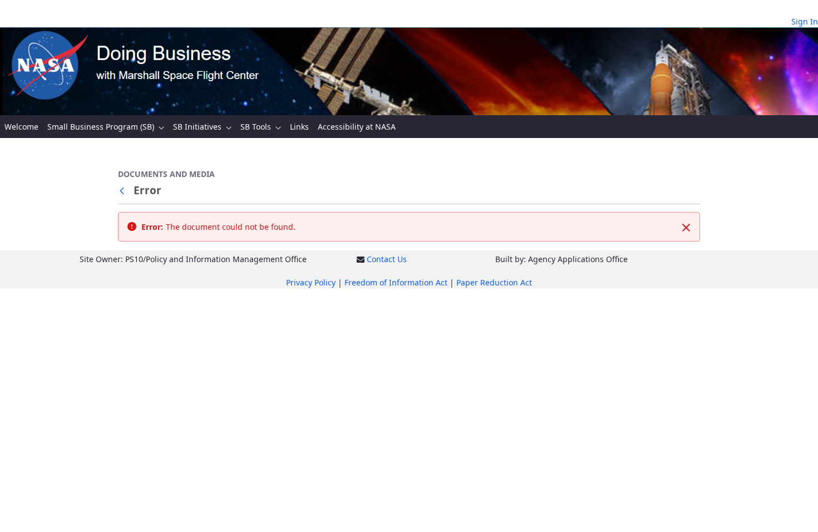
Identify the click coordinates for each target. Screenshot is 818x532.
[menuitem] (21, 126)
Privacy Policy (311, 282)
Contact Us (387, 259)
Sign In (804, 21)
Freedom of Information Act (395, 282)
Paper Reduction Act (494, 282)
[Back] (124, 190)
